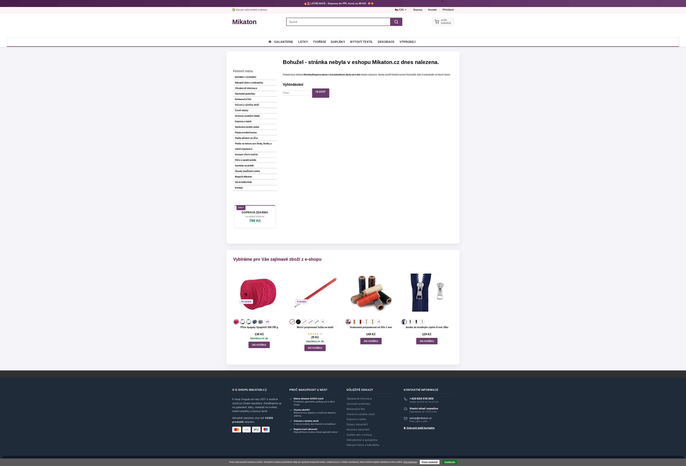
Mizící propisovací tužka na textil (315, 327)
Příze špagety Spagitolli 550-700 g (259, 327)
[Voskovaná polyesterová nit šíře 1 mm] (371, 292)
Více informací (410, 462)
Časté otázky (241, 110)
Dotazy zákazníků (357, 424)
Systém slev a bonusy (359, 434)
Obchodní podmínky (245, 94)
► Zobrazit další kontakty (419, 428)
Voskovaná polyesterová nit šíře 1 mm (371, 327)
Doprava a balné (243, 121)
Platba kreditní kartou (246, 132)
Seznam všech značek (246, 154)
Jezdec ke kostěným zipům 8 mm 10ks (427, 327)
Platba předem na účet (246, 138)
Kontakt (432, 9)
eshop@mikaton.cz (420, 418)
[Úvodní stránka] (270, 42)
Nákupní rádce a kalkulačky (363, 444)
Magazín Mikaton (243, 176)
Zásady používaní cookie (247, 171)
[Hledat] (396, 22)
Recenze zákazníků (358, 429)
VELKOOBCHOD (243, 182)
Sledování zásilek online (247, 127)
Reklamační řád (243, 99)
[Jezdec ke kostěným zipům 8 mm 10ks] (426, 292)
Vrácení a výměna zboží (247, 105)
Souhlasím (449, 462)
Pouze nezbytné (430, 462)
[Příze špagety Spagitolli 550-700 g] (259, 292)
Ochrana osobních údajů (247, 116)
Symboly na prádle (244, 165)
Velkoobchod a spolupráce (362, 439)
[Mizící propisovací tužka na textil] (315, 292)
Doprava (417, 9)
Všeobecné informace (246, 88)
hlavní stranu (444, 74)
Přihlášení (448, 9)
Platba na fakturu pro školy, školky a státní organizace (253, 146)
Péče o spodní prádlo (245, 160)
